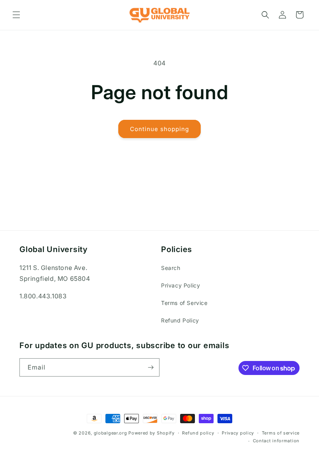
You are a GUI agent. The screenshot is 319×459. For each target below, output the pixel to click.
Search (171, 268)
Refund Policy (180, 320)
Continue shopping (159, 129)
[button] (16, 14)
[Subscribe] (150, 367)
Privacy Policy (180, 285)
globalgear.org (110, 433)
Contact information (276, 440)
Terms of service (281, 433)
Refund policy (198, 433)
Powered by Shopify (151, 433)
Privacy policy (238, 433)
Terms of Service (184, 303)
